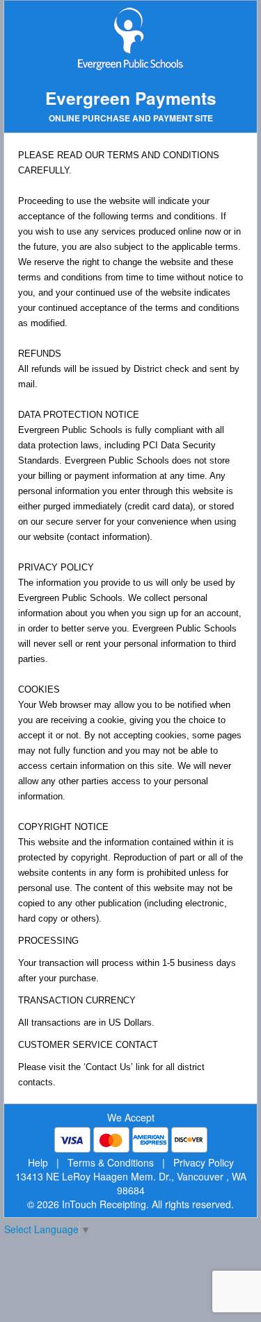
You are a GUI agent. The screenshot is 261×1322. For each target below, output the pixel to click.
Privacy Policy (203, 1162)
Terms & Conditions (111, 1162)
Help (38, 1162)
